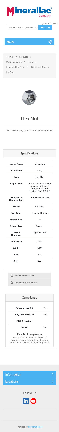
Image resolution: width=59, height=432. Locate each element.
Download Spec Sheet (26, 282)
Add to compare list (24, 275)
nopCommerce (35, 427)
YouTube (33, 401)
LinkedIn (26, 401)
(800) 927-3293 (50, 23)
